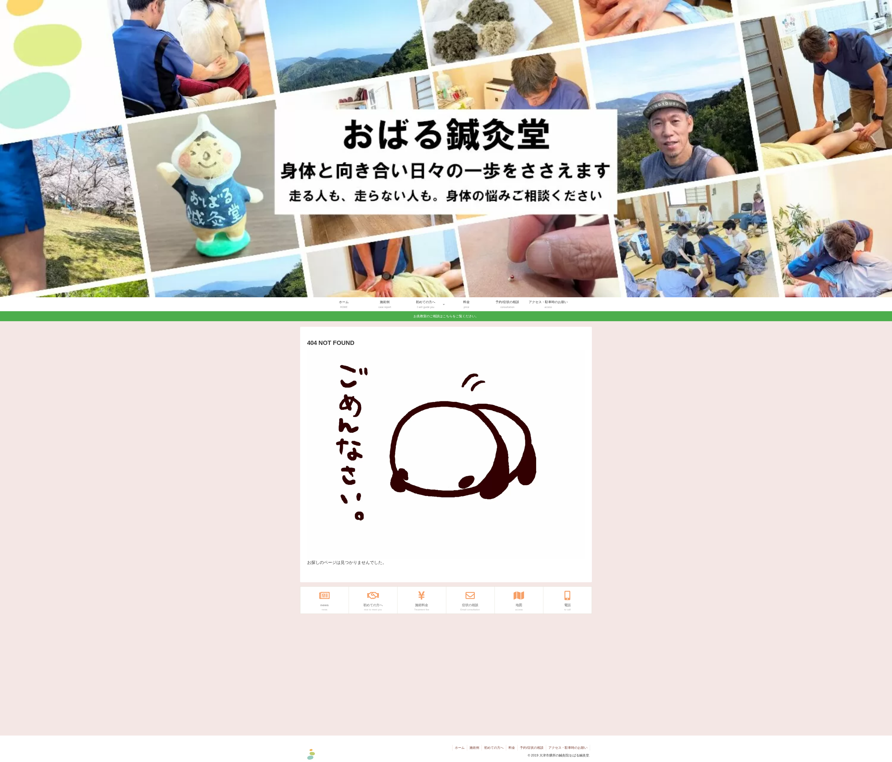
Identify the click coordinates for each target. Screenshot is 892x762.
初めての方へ (494, 747)
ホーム (460, 747)
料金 (511, 747)
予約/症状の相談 (532, 747)
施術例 (474, 747)
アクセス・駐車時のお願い (567, 747)
